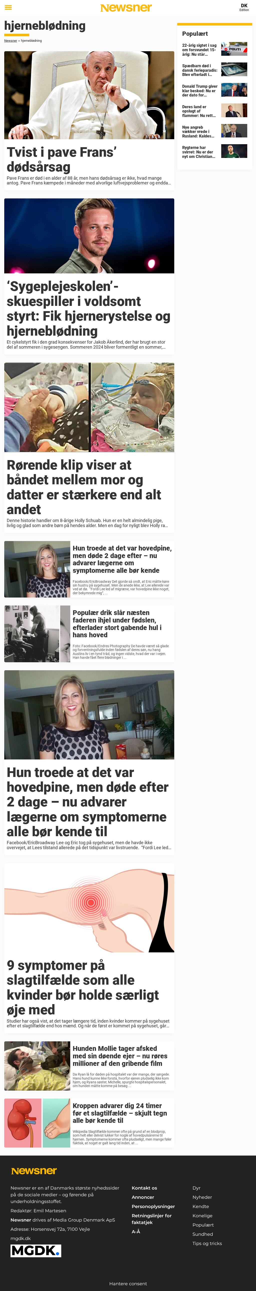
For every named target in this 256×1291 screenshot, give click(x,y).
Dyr (196, 1188)
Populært (203, 1225)
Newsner (10, 40)
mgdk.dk (20, 1238)
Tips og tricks (207, 1243)
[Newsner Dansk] (126, 8)
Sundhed (202, 1234)
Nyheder (202, 1197)
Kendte (200, 1206)
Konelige (202, 1216)
